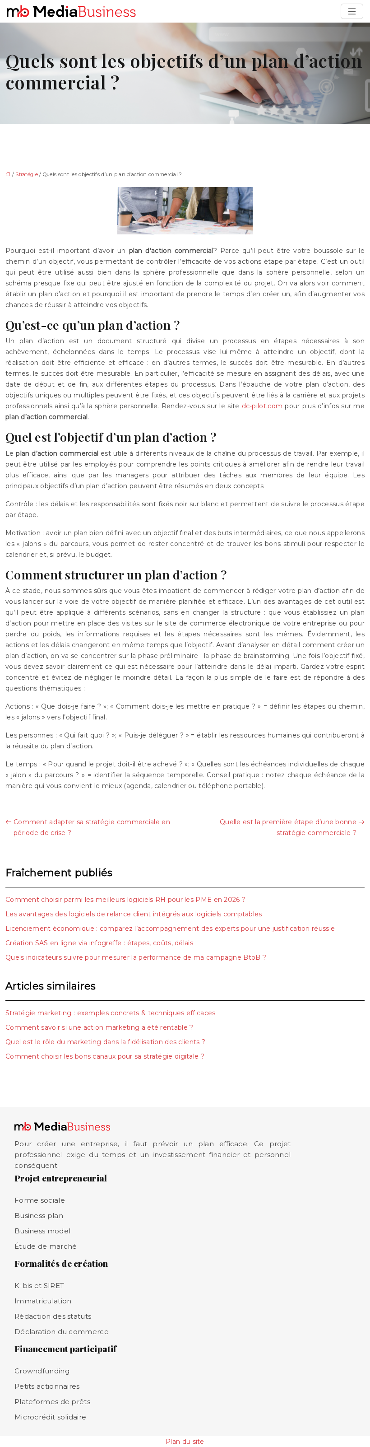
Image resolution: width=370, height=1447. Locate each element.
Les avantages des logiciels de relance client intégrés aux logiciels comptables (133, 914)
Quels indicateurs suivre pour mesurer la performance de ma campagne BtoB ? (135, 957)
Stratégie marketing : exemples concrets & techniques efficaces (110, 1013)
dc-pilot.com (262, 406)
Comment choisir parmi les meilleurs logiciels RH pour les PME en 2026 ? (125, 900)
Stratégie (26, 174)
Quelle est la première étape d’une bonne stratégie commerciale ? (288, 827)
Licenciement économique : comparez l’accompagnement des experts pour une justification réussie (170, 928)
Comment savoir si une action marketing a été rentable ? (99, 1027)
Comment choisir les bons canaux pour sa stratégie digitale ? (104, 1056)
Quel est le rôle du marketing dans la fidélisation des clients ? (105, 1042)
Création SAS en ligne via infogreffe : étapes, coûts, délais (99, 943)
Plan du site (185, 1442)
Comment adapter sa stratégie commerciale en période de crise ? (92, 827)
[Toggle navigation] (352, 11)
